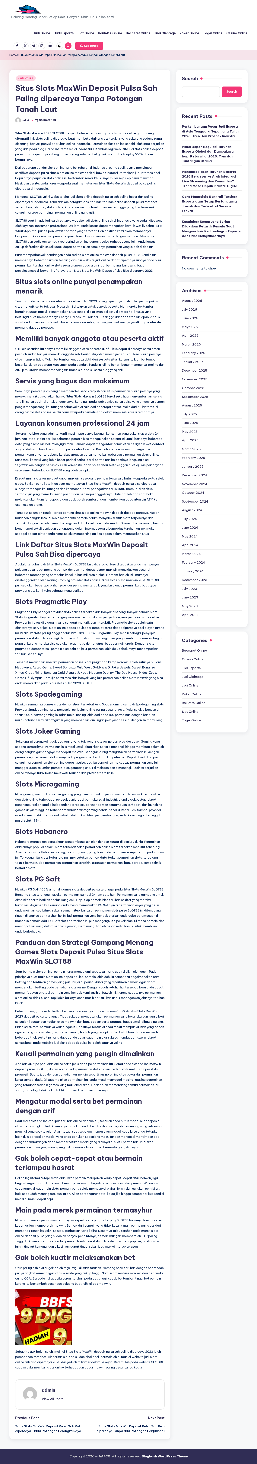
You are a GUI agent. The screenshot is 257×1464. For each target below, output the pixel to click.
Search (190, 78)
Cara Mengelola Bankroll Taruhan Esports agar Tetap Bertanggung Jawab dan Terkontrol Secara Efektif (209, 203)
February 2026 (193, 353)
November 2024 (194, 484)
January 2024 (193, 571)
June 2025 (190, 423)
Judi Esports (191, 668)
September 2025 (195, 397)
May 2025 (190, 432)
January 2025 (193, 466)
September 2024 (195, 501)
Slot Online (190, 712)
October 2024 (193, 493)
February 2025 (193, 458)
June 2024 (190, 527)
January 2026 (193, 362)
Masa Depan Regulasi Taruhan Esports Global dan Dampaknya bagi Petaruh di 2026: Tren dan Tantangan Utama (208, 154)
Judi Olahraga (192, 677)
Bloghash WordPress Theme (165, 1456)
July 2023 (189, 589)
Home (13, 55)
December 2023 (194, 580)
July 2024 (189, 519)
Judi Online (25, 78)
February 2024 (193, 562)
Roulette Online (193, 703)
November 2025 (194, 379)
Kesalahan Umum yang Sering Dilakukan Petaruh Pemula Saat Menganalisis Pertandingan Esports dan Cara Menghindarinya (211, 228)
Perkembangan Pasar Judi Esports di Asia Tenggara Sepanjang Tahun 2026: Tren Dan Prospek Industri (210, 131)
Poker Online (191, 694)
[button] (89, 46)
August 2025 (192, 405)
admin (48, 1390)
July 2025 (189, 414)
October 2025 (193, 388)
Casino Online (192, 659)
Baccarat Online (194, 650)
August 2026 (192, 301)
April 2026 (190, 335)
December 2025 (194, 370)
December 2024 (194, 475)
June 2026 (190, 318)
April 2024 (190, 545)
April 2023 (190, 615)
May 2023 (190, 606)
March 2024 (191, 554)
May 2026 (190, 327)
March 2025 (191, 449)
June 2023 (190, 597)
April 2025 (190, 440)
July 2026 (189, 309)
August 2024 (192, 510)
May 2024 (190, 536)
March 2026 (191, 344)
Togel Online (191, 720)
